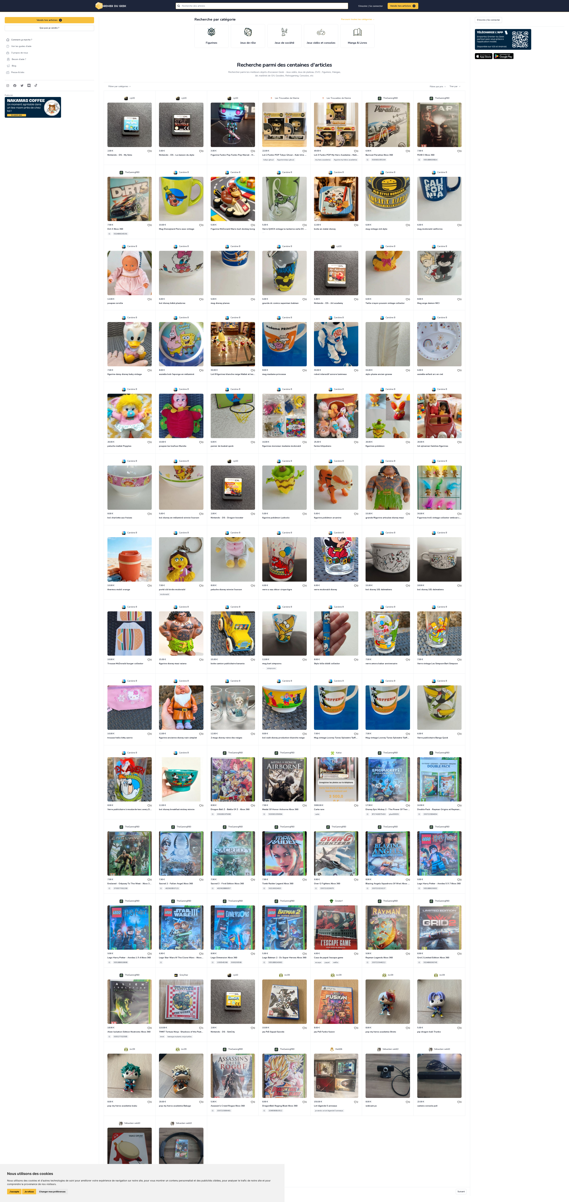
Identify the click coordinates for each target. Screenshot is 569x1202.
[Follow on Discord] (29, 85)
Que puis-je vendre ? (49, 28)
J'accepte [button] (14, 1191)
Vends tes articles (400, 6)
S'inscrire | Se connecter (370, 6)
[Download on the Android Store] (504, 56)
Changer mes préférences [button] (52, 1191)
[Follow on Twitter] (22, 85)
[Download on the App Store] (483, 56)
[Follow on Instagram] (7, 85)
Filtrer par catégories (118, 86)
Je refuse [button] (29, 1191)
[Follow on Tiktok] (36, 85)
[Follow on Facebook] (14, 85)
